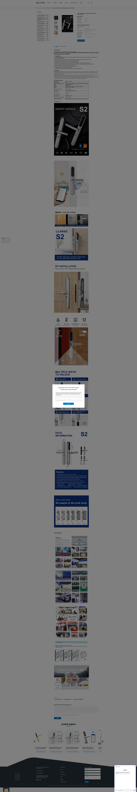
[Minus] (134, 766)
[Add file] (116, 790)
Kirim (68, 403)
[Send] (134, 790)
